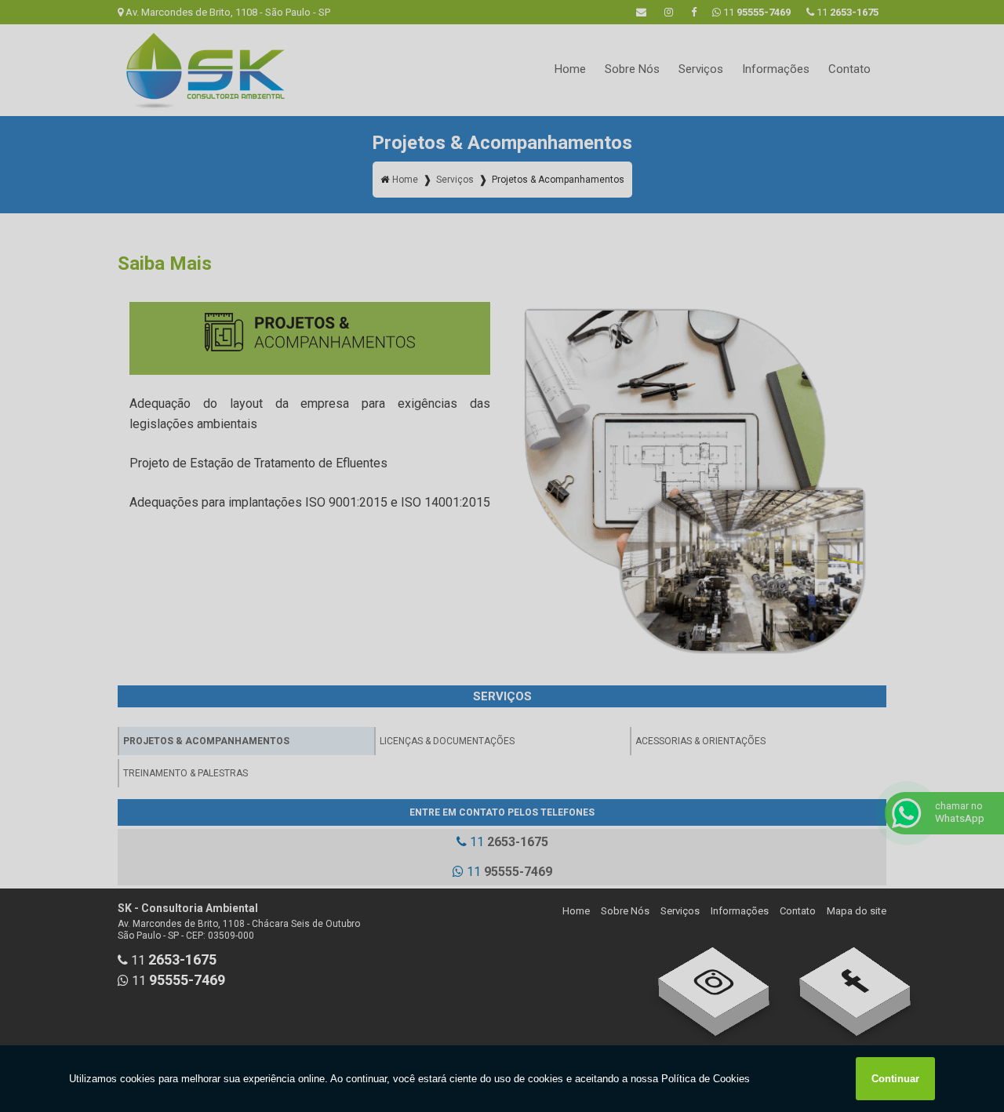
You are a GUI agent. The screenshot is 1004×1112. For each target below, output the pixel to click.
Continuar (895, 1079)
